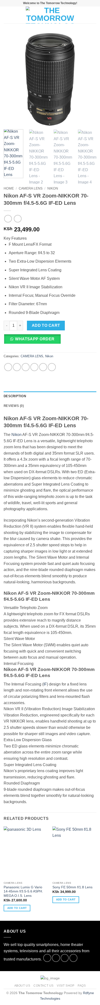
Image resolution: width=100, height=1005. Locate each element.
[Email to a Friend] (34, 367)
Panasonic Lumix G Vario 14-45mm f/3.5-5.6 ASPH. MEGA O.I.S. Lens (23, 891)
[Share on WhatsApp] (8, 367)
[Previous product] (17, 218)
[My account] (85, 15)
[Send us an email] (73, 958)
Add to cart (46, 325)
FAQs (82, 985)
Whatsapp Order (35, 339)
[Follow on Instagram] (56, 958)
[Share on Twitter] (26, 367)
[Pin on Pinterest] (43, 367)
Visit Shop (65, 985)
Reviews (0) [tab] (14, 406)
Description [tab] (15, 396)
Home (9, 188)
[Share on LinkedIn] (52, 367)
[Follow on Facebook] (47, 958)
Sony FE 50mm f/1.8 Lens (72, 887)
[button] (6, 15)
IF (45, 684)
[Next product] (8, 218)
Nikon (52, 188)
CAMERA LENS (30, 188)
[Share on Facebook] (17, 367)
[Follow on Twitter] (65, 958)
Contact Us (43, 985)
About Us (22, 985)
